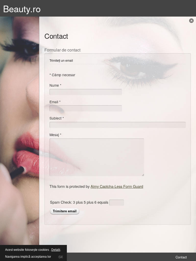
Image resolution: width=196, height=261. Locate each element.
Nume (55, 85)
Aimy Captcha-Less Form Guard (117, 186)
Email (55, 101)
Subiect (57, 118)
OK (60, 256)
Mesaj (55, 134)
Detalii (55, 250)
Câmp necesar (62, 74)
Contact (181, 257)
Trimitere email (65, 211)
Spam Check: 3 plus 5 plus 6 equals (79, 201)
